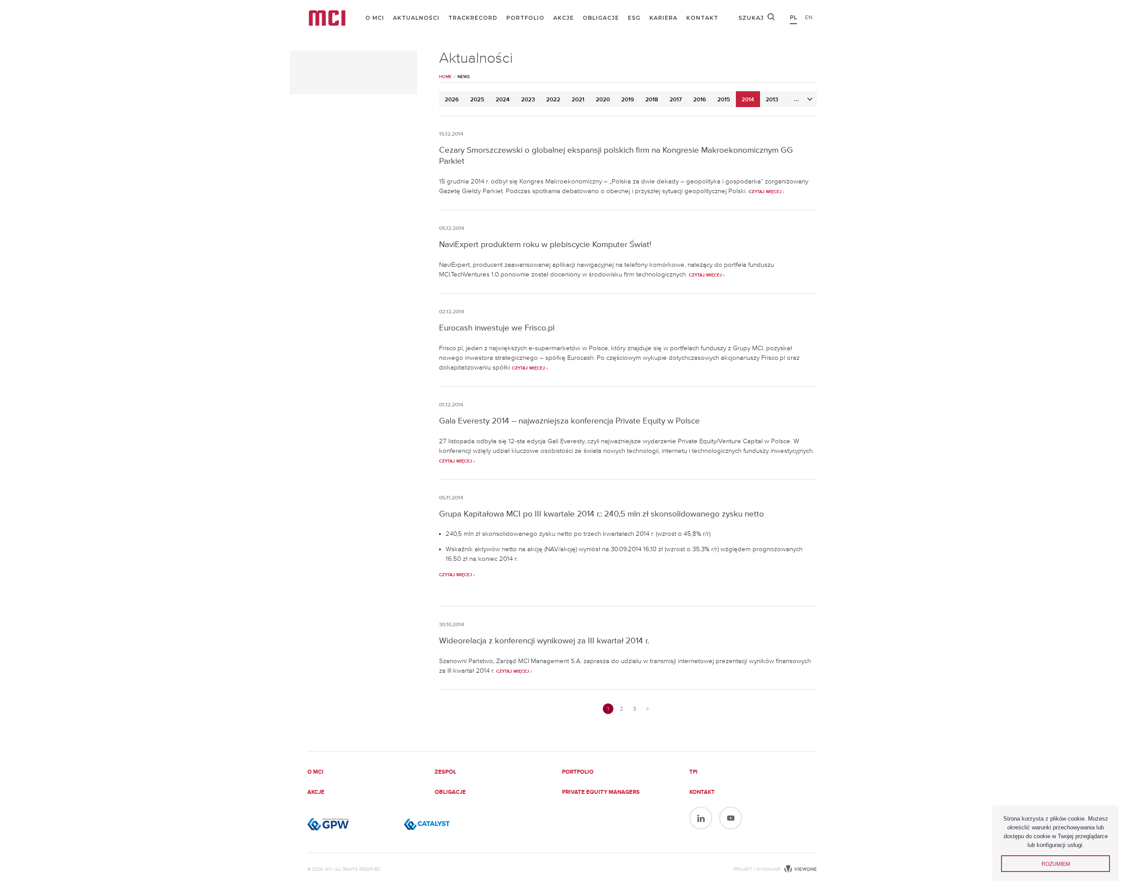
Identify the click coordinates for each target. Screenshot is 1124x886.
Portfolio (525, 17)
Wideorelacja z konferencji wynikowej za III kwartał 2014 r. (544, 640)
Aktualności (416, 17)
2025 (477, 100)
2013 (772, 100)
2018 (651, 100)
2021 (578, 100)
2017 (676, 100)
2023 (528, 100)
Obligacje (601, 17)
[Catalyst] (448, 824)
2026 (452, 100)
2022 (553, 100)
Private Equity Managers (601, 792)
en (809, 17)
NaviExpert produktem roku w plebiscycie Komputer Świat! (545, 244)
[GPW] (351, 824)
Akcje (563, 17)
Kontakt (702, 17)
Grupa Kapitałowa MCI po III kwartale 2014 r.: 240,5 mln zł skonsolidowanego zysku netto (601, 513)
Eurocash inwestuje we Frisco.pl (497, 327)
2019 (627, 100)
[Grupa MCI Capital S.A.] (327, 18)
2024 (503, 100)
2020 (603, 100)
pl (793, 17)
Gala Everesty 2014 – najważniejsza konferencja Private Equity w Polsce (569, 420)
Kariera (663, 17)
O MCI (374, 17)
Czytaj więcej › (766, 192)
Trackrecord (472, 17)
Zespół (445, 772)
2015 (723, 100)
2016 (699, 100)
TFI (693, 772)
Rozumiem (1055, 863)
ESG (634, 17)
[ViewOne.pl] (799, 869)
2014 (748, 100)
